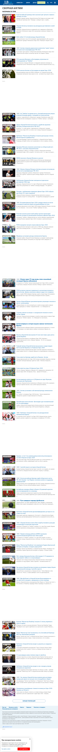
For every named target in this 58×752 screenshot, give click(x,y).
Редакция (28, 707)
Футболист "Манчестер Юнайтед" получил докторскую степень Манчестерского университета (34, 136)
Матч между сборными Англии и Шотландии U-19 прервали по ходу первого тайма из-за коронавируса (35, 557)
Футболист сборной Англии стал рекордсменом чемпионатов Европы (32, 413)
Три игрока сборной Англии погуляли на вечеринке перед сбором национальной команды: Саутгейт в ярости (36, 568)
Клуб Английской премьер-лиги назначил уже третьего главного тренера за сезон (35, 15)
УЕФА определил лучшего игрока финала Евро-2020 (32, 225)
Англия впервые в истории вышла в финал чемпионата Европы (34, 324)
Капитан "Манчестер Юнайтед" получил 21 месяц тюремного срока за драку (34, 622)
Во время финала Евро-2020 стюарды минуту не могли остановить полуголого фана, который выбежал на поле (34, 203)
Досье (35, 2)
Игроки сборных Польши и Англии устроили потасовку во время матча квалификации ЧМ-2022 (35, 170)
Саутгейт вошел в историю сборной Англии (31, 467)
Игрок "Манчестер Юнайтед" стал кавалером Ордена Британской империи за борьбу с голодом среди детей (35, 546)
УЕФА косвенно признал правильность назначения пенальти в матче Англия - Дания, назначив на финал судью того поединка (34, 291)
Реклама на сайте (13, 707)
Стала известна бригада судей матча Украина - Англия (32, 357)
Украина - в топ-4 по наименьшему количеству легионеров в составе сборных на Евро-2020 (34, 457)
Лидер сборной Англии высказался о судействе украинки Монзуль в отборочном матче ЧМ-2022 (33, 125)
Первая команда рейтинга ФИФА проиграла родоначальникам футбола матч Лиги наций (31, 534)
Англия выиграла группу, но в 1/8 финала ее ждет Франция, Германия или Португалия (34, 380)
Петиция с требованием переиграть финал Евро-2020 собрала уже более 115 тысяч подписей (35, 192)
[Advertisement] (22, 96)
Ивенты (22, 707)
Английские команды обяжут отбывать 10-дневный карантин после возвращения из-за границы (34, 490)
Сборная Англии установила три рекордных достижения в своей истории (35, 26)
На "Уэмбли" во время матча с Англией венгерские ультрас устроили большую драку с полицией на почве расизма (35, 114)
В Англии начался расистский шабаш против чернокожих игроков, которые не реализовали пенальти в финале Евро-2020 (35, 214)
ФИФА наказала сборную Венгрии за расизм (29, 158)
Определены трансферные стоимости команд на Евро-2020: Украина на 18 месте (34, 689)
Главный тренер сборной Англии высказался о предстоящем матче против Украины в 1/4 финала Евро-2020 (34, 347)
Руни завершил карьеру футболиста (30, 500)
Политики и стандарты (39, 707)
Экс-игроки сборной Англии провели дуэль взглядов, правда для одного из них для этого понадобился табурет (33, 678)
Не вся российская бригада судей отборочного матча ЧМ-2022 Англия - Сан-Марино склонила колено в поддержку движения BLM (34, 480)
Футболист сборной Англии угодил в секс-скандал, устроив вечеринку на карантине (33, 667)
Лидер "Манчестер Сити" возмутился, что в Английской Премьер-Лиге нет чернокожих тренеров (35, 633)
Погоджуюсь (24, 749)
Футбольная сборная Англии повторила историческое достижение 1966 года (32, 181)
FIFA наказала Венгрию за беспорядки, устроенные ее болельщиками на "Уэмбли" (32, 60)
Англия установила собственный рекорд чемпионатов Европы (34, 391)
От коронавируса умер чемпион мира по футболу (31, 655)
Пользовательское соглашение (10, 709)
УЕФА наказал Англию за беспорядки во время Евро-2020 (33, 70)
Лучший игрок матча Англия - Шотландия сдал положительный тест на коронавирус (34, 402)
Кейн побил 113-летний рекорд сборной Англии (30, 37)
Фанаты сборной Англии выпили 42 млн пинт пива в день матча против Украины (35, 335)
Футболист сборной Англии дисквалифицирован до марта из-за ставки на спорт (35, 512)
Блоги (28, 2)
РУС (51, 2)
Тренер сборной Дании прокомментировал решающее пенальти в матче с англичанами (36, 302)
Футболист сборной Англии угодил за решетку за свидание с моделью (34, 644)
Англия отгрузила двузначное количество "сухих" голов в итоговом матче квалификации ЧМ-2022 (35, 49)
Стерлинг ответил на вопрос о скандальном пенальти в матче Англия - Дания (34, 313)
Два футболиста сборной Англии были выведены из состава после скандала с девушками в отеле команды (33, 579)
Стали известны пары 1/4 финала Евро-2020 (29, 368)
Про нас (4, 707)
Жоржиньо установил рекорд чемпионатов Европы (31, 236)
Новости (19, 2)
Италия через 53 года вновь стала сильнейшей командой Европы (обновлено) (33, 280)
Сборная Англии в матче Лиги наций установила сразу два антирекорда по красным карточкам (35, 523)
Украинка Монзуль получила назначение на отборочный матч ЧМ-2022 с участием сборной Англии (34, 148)
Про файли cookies (6, 749)
